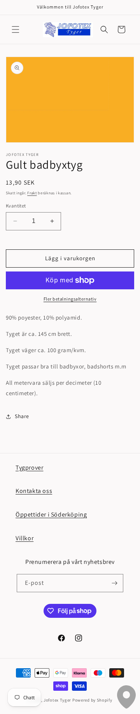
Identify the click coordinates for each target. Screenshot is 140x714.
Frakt (32, 192)
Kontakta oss (34, 491)
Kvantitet (16, 205)
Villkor (24, 538)
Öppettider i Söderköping (51, 514)
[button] (15, 29)
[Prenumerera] (114, 583)
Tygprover (29, 467)
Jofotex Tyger (57, 700)
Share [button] (22, 416)
